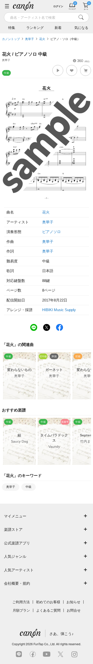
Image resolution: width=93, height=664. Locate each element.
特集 (11, 28)
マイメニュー (15, 516)
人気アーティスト (19, 570)
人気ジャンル (15, 556)
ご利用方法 (21, 602)
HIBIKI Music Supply (59, 310)
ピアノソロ (51, 232)
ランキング (35, 28)
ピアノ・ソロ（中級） (65, 39)
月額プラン (21, 610)
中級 (28, 487)
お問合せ (74, 610)
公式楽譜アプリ (17, 543)
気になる (81, 28)
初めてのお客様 (48, 602)
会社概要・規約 (17, 583)
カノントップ (11, 39)
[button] (57, 70)
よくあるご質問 (48, 610)
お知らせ (73, 602)
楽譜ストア (13, 529)
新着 (58, 28)
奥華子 (29, 39)
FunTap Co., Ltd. (44, 644)
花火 (42, 39)
